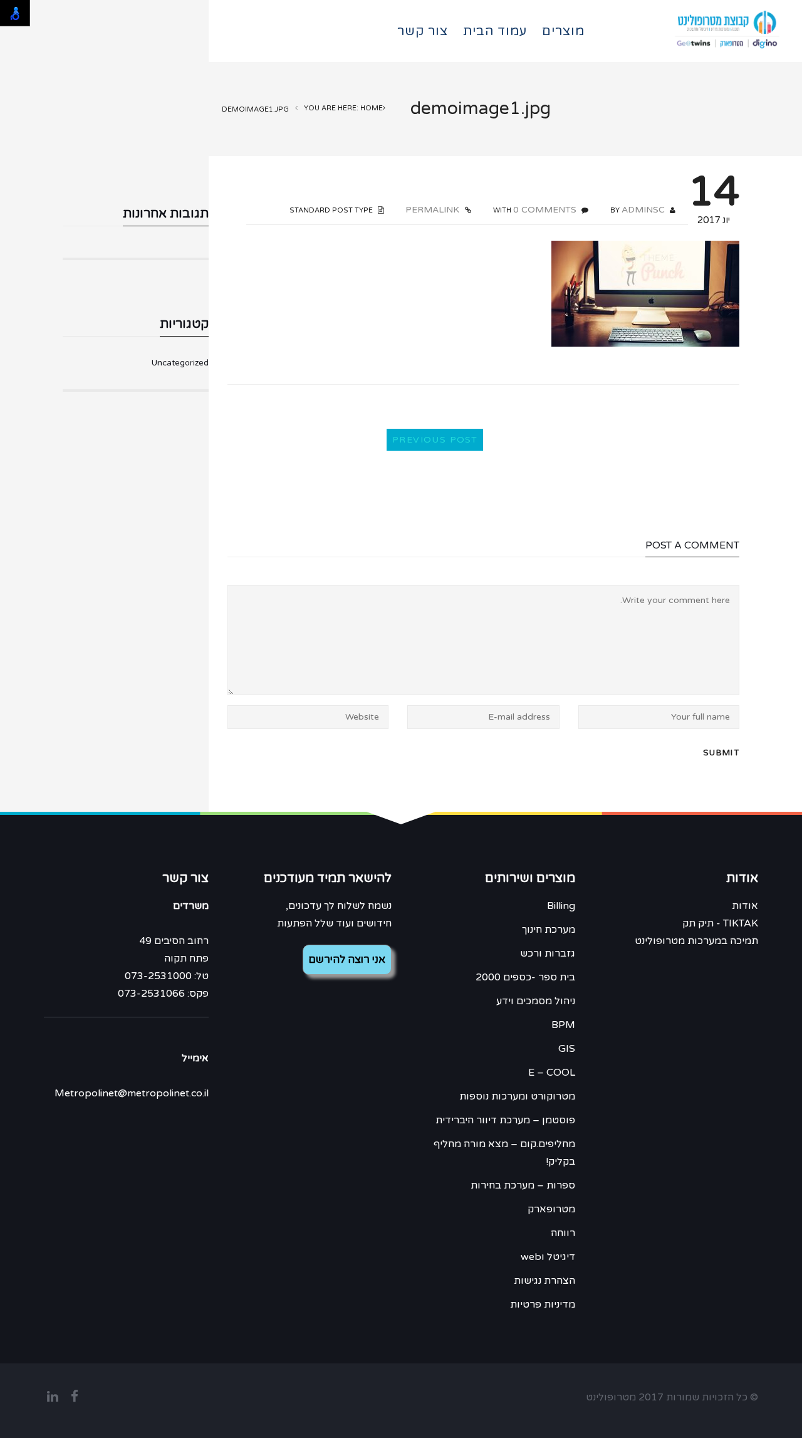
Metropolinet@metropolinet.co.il (132, 1093)
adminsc (643, 209)
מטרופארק (551, 1209)
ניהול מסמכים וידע (535, 1001)
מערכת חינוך (548, 929)
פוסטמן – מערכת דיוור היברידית (505, 1120)
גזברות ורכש (547, 953)
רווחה (563, 1233)
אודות (745, 906)
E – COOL (551, 1072)
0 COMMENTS (544, 209)
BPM (563, 1025)
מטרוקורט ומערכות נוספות (517, 1096)
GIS (566, 1048)
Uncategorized (180, 363)
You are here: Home (343, 108)
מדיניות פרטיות (542, 1304)
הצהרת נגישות (544, 1280)
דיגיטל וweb (548, 1257)
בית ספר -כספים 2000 (525, 977)
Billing (561, 906)
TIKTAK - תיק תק (720, 923)
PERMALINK (433, 209)
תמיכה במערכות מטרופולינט (696, 941)
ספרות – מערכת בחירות (523, 1185)
